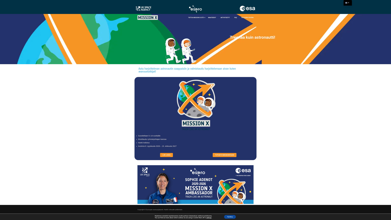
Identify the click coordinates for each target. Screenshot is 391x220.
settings (208, 218)
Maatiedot (212, 17)
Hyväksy (230, 217)
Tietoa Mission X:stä (196, 17)
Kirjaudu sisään (247, 17)
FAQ (235, 17)
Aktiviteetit (225, 17)
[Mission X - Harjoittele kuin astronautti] (147, 17)
